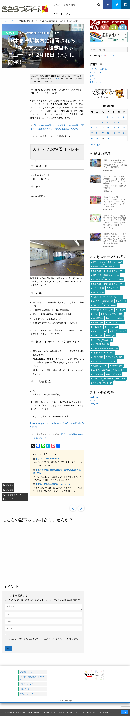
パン (96, 339)
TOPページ (57, 78)
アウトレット (96, 72)
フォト (81, 4)
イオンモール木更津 (103, 301)
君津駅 (97, 352)
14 (97, 127)
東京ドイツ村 (96, 82)
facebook (94, 396)
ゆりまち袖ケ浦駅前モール (105, 348)
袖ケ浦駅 (98, 318)
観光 (92, 75)
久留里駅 (98, 357)
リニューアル (115, 318)
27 (92, 138)
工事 (121, 309)
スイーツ (98, 288)
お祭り (97, 378)
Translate (111, 55)
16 (108, 127)
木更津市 (9, 485)
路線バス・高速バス (99, 69)
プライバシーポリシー (87, 712)
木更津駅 (9, 490)
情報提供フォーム (26, 671)
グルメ (57, 4)
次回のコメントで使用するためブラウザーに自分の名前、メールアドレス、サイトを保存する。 (42, 640)
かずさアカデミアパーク (104, 361)
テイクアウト (115, 279)
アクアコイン (115, 357)
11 (119, 122)
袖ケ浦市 (116, 262)
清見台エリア (100, 365)
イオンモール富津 (102, 370)
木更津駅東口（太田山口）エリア (108, 283)
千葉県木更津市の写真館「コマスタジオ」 (55, 484)
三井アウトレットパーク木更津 (107, 296)
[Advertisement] (62, 553)
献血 (108, 339)
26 (124, 132)
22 (103, 132)
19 (124, 127)
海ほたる (120, 370)
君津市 (98, 266)
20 (92, 132)
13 (92, 127)
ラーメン (112, 326)
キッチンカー (100, 331)
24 (113, 132)
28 (97, 138)
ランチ (93, 78)
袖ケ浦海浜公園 (101, 344)
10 (113, 122)
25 (119, 132)
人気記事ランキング (103, 309)
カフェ (110, 305)
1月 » (99, 144)
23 (108, 132)
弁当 (110, 378)
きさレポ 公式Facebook (47, 458)
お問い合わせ (25, 689)
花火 (111, 335)
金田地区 (98, 292)
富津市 (98, 279)
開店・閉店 (69, 4)
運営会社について (26, 694)
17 (113, 127)
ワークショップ (116, 322)
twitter (92, 400)
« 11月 (92, 144)
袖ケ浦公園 (114, 374)
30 (108, 138)
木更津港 (98, 322)
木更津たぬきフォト (113, 314)
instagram (94, 403)
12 (124, 122)
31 (113, 138)
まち (68, 13)
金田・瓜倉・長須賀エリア (106, 275)
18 (119, 127)
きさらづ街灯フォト (102, 383)
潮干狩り (98, 374)
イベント (58, 13)
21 (97, 132)
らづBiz (97, 326)
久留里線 (117, 365)
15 (103, 127)
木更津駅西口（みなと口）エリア (14, 497)
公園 (97, 305)
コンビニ (98, 335)
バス (110, 352)
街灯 (122, 378)
